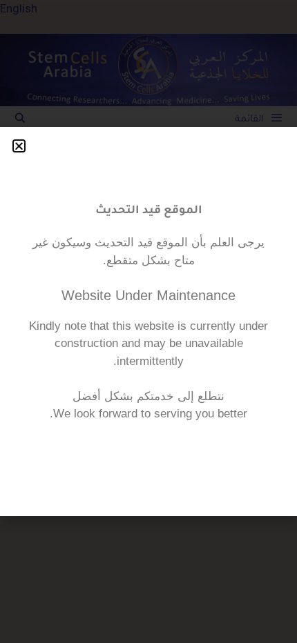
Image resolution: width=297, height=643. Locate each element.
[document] (148, 321)
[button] (19, 146)
